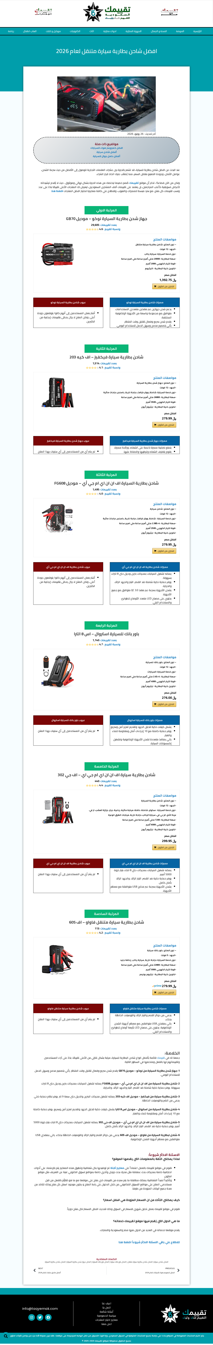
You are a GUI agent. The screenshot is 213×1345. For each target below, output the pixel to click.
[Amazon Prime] (156, 985)
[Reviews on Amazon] (92, 229)
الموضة (180, 31)
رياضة (11, 31)
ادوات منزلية (109, 31)
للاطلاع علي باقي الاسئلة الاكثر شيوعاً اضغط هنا (149, 1242)
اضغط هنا (57, 190)
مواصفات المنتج (148, 253)
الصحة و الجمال (159, 31)
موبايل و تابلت (53, 31)
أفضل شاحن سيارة (107, 152)
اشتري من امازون (166, 286)
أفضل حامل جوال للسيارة (106, 156)
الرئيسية (197, 31)
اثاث (92, 31)
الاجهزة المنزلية (134, 31)
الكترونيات (75, 31)
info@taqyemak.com (40, 1308)
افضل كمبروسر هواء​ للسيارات (106, 148)
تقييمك (134, 182)
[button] (6, 1336)
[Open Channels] (202, 1336)
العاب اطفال (30, 31)
